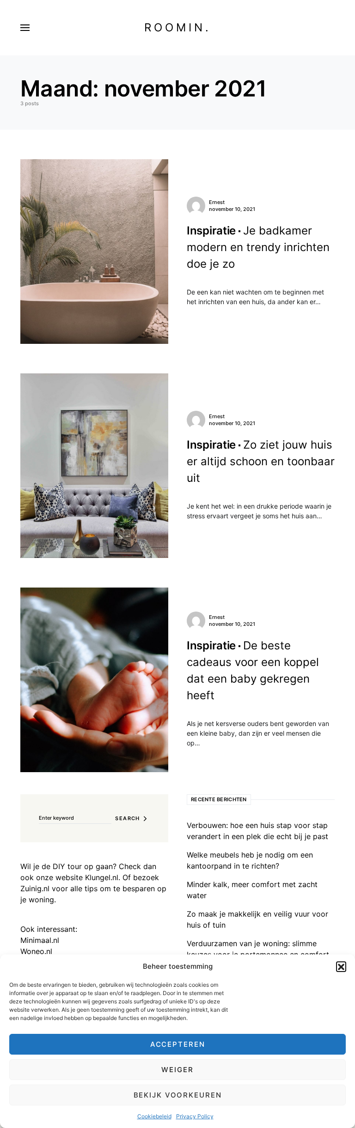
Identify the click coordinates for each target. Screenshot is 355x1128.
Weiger (177, 1069)
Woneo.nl (36, 951)
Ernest (217, 202)
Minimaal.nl (39, 940)
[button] (341, 966)
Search (127, 818)
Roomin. (177, 27)
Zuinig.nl (34, 888)
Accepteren (177, 1044)
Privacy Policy (195, 1116)
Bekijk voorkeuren (178, 1095)
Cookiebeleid (154, 1116)
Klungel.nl (101, 877)
